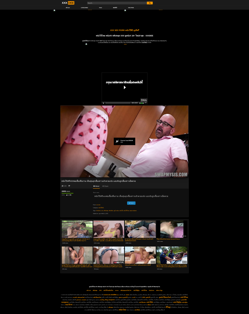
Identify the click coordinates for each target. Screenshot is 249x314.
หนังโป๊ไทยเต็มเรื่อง (108, 290)
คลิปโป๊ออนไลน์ (97, 297)
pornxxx (79, 300)
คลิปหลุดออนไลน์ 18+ (126, 290)
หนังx (117, 210)
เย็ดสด (149, 304)
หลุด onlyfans (133, 210)
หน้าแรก (68, 7)
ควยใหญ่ (102, 300)
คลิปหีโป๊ (115, 7)
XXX (100, 290)
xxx (102, 210)
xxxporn (84, 300)
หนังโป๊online (142, 302)
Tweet (132, 203)
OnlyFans (131, 7)
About (97, 186)
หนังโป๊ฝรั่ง (101, 207)
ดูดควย (121, 297)
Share (106, 186)
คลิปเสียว (111, 210)
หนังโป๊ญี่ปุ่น (136, 290)
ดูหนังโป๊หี (183, 300)
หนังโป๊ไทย (126, 210)
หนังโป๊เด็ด (137, 310)
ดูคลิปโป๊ (148, 297)
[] (150, 3)
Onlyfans (98, 210)
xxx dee (98, 205)
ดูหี (115, 210)
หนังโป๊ (121, 210)
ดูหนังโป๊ (125, 297)
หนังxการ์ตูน (159, 290)
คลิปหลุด (106, 210)
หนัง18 (127, 294)
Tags (100, 7)
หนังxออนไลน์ (80, 297)
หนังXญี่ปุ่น (184, 302)
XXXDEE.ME (106, 294)
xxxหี (133, 297)
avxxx (117, 290)
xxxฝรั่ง (75, 297)
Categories (84, 7)
